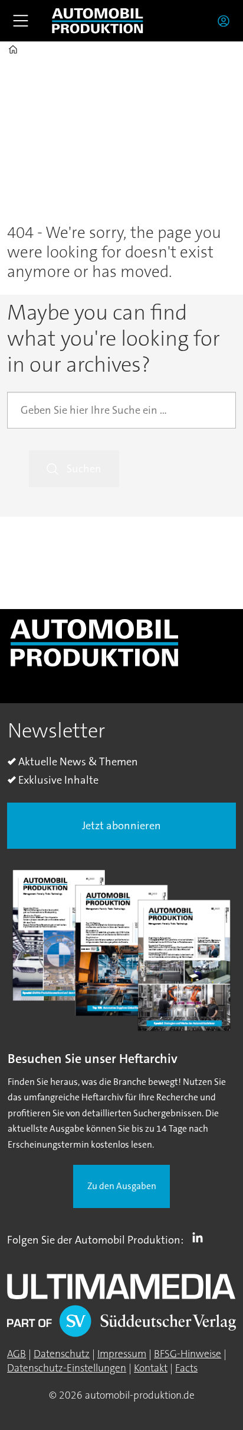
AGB (16, 1354)
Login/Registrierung (226, 21)
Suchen (84, 469)
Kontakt (151, 1368)
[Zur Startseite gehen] (97, 20)
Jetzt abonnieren (121, 826)
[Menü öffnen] (20, 20)
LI (200, 1238)
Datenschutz (62, 1354)
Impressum (121, 1354)
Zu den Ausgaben (121, 1186)
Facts (186, 1368)
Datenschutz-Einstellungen (66, 1368)
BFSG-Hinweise (187, 1354)
